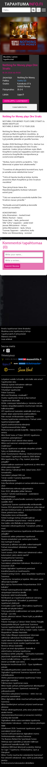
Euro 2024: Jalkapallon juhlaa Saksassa (16, 491)
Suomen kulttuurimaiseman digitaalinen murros (20, 734)
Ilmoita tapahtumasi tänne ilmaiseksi (15, 328)
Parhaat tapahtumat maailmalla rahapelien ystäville (21, 448)
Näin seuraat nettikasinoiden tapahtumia (17, 416)
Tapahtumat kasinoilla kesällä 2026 (15, 744)
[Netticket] (22, 363)
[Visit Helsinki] (10, 359)
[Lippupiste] (7, 363)
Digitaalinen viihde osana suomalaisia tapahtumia (20, 720)
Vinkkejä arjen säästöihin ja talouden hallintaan (19, 742)
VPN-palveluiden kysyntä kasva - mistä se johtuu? (21, 520)
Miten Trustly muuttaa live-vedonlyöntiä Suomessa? (22, 755)
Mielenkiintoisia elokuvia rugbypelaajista (17, 488)
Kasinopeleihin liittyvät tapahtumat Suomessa (19, 624)
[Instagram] (8, 350)
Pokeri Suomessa (8, 392)
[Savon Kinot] (25, 369)
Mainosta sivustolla (8, 336)
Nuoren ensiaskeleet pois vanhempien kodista (19, 539)
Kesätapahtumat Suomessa (12, 558)
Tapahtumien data (8, 382)
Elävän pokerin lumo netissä (12, 512)
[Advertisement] (23, 301)
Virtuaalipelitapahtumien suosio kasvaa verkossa (20, 670)
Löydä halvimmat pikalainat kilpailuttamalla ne (19, 640)
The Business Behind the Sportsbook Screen (19, 739)
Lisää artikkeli (6, 339)
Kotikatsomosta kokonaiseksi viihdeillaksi (17, 763)
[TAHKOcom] (22, 359)
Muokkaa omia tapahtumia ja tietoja (15, 331)
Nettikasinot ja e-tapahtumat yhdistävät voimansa (21, 598)
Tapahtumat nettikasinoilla (12, 560)
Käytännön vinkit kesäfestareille (14, 595)
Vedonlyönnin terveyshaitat (12, 387)
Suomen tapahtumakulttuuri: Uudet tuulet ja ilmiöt (21, 627)
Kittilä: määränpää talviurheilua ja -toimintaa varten (21, 403)
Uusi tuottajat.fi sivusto (10, 542)
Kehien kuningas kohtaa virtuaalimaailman (18, 518)
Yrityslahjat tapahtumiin (10, 390)
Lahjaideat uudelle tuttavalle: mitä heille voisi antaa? (22, 379)
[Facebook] (4, 350)
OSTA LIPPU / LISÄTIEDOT (15, 101)
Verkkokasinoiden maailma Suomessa (16, 736)
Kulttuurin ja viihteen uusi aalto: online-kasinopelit (21, 544)
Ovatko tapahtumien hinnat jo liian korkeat (18, 398)
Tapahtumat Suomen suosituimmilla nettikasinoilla (21, 504)
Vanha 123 (21, 80)
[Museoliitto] (34, 359)
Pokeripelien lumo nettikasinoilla (14, 515)
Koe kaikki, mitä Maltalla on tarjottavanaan (18, 523)
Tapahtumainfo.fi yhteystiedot (13, 334)
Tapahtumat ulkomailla (10, 400)
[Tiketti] (15, 363)
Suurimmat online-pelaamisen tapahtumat (18, 536)
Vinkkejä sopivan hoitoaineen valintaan (16, 384)
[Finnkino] (9, 369)
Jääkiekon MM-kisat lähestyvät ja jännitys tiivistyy (21, 747)
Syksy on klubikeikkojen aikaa (13, 451)
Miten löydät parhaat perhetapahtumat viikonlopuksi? (23, 686)
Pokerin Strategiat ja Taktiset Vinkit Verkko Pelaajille (22, 622)
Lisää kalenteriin (20, 107)
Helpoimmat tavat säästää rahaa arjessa (17, 440)
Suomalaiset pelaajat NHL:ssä (13, 475)
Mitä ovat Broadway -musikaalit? (14, 395)
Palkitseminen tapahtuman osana (14, 683)
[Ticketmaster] (33, 363)
